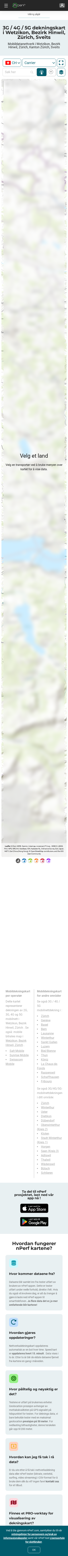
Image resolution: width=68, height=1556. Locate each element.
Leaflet (7, 846)
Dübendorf (48, 1120)
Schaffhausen (50, 1077)
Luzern (45, 1046)
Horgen (45, 1146)
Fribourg (46, 1081)
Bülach (45, 1168)
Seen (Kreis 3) (50, 1151)
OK (34, 1549)
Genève (45, 1020)
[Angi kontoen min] (62, 5)
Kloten (45, 1133)
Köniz (44, 1059)
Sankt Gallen (49, 1042)
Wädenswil (48, 1164)
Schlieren (47, 1173)
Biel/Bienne (48, 1051)
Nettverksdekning (42, 72)
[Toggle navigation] (5, 5)
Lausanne (47, 1033)
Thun (44, 1055)
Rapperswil (48, 1072)
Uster (44, 1112)
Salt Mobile (17, 1051)
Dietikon (46, 1116)
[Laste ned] (34, 1208)
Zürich (45, 1016)
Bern (44, 1029)
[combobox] (12, 63)
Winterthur (47, 1038)
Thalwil (45, 1159)
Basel (44, 1024)
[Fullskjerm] (61, 63)
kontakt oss (52, 1481)
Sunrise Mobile (19, 1055)
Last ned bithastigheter (50, 72)
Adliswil (46, 1155)
